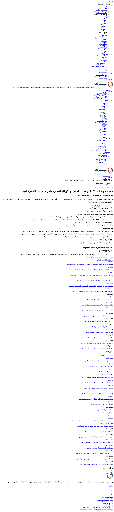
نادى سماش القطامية (101, 64)
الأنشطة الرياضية (102, 69)
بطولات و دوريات (102, 70)
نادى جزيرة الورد (103, 51)
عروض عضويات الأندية (101, 10)
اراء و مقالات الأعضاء (101, 75)
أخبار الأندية (107, 7)
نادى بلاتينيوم (104, 58)
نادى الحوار (104, 52)
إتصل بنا (90, 509)
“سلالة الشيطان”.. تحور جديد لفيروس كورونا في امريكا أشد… (97, 431)
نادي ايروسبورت (103, 61)
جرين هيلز (104, 35)
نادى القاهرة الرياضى (101, 45)
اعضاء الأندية (107, 73)
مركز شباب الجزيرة (102, 36)
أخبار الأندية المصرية (102, 8)
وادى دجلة (104, 57)
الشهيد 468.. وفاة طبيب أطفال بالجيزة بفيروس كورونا (99, 448)
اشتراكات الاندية (109, 257)
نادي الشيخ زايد (103, 44)
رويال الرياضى (103, 30)
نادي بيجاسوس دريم (102, 63)
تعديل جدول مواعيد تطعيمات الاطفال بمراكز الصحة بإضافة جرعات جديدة (94, 453)
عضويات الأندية (109, 187)
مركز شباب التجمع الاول (101, 38)
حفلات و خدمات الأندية (101, 13)
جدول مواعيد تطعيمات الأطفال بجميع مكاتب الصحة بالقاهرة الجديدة (96, 464)
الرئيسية (108, 5)
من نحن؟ (95, 509)
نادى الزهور (104, 23)
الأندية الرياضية (106, 16)
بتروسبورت (104, 60)
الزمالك (105, 19)
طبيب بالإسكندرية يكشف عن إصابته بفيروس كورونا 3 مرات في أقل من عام (94, 458)
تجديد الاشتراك (101, 257)
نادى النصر (104, 33)
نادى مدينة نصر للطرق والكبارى (99, 66)
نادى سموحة (104, 26)
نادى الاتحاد (90, 257)
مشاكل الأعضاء (103, 78)
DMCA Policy (83, 509)
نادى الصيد (104, 21)
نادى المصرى (103, 47)
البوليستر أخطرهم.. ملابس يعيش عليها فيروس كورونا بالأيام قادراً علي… (95, 426)
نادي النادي (110, 385)
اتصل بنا (108, 79)
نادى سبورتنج (104, 27)
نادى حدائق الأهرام (102, 48)
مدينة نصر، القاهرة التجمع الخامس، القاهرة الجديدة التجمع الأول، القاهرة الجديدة (105, 500)
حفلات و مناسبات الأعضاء (100, 76)
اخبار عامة (110, 418)
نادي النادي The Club (102, 55)
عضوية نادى (95, 257)
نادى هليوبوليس (103, 24)
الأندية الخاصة (106, 54)
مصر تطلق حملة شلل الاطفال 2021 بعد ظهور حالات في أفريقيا (97, 442)
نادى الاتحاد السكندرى (100, 187)
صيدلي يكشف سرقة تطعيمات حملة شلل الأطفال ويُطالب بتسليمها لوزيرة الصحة (92, 420)
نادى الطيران (104, 50)
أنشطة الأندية (107, 67)
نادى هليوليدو (104, 41)
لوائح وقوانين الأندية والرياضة (100, 11)
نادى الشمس (104, 29)
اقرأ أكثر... (110, 486)
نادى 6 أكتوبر (104, 39)
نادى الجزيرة (104, 20)
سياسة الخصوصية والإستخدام (105, 509)
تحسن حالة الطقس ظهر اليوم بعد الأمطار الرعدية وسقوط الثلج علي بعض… (94, 437)
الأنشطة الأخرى (103, 72)
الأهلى (105, 17)
